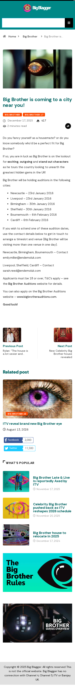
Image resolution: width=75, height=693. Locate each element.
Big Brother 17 (34, 114)
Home (12, 36)
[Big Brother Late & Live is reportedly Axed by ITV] (16, 481)
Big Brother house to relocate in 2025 (49, 534)
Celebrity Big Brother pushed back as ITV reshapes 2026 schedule (52, 507)
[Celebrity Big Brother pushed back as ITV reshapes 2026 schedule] (16, 508)
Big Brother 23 (17, 413)
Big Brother (30, 36)
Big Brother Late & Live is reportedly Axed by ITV (51, 481)
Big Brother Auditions (22, 284)
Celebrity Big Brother (47, 500)
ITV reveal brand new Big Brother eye (32, 423)
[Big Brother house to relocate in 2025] (16, 534)
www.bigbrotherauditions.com (36, 297)
